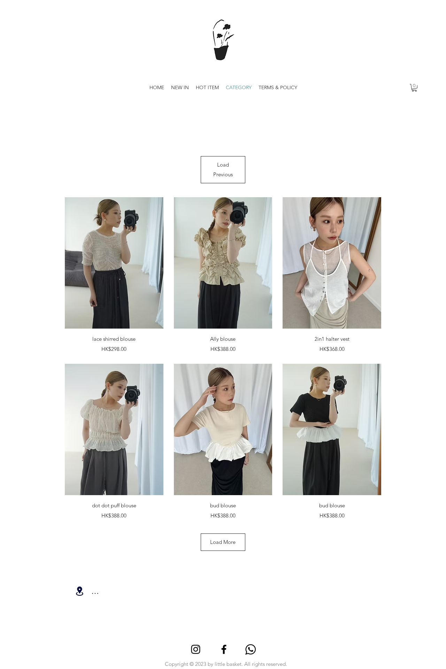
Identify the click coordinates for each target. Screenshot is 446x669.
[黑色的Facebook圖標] (224, 649)
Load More (223, 542)
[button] (414, 88)
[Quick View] (114, 263)
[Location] (79, 591)
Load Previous (223, 169)
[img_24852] (250, 649)
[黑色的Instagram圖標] (196, 649)
